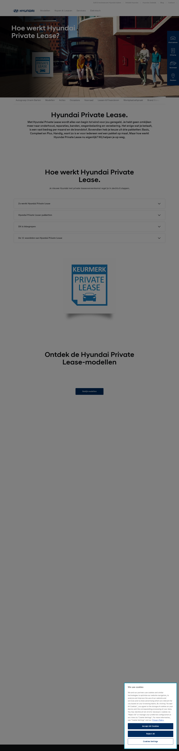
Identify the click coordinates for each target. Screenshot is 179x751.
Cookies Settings (150, 741)
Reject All (150, 734)
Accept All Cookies (150, 726)
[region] (150, 716)
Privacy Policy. (158, 720)
